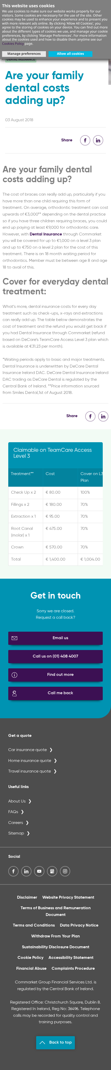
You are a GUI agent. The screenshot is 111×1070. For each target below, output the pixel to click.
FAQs (13, 812)
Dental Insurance (46, 234)
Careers (15, 823)
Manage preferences (24, 53)
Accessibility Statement (71, 958)
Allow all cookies (70, 53)
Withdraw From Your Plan (55, 936)
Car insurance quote (27, 750)
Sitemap (16, 833)
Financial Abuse (31, 969)
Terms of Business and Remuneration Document (56, 911)
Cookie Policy (30, 958)
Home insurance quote (29, 761)
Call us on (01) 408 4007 (55, 656)
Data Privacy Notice (79, 925)
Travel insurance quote (29, 771)
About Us (17, 801)
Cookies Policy (13, 43)
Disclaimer (27, 898)
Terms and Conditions (34, 925)
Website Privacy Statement (68, 898)
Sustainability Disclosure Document (55, 947)
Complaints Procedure (73, 969)
